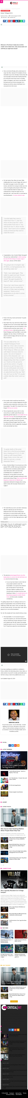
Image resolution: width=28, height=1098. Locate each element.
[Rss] (18, 745)
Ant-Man (12, 416)
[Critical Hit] (14, 2)
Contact (11, 1093)
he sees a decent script (18, 195)
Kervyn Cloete (5, 15)
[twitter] (6, 21)
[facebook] (4, 21)
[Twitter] (12, 745)
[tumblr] (19, 21)
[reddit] (11, 21)
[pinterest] (14, 21)
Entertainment (7, 8)
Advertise (18, 1093)
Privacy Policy (10, 1094)
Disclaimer (19, 1094)
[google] (9, 21)
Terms (24, 1093)
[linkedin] (16, 21)
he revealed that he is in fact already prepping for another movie (16, 595)
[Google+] (15, 745)
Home (2, 8)
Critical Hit (5, 1093)
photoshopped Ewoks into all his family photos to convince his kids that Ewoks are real (15, 577)
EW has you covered (12, 408)
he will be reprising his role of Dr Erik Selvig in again (15, 258)
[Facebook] (10, 745)
